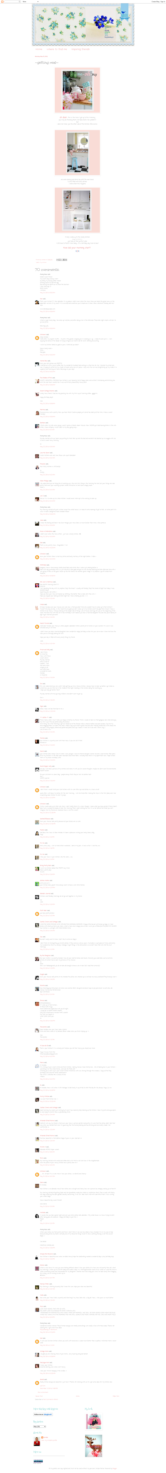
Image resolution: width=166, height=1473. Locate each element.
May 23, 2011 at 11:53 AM (47, 760)
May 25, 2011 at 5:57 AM (47, 1289)
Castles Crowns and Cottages (49, 922)
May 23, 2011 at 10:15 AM (47, 537)
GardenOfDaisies (45, 819)
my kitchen (43, 262)
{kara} (42, 751)
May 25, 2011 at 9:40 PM (47, 1317)
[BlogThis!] (59, 260)
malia (41, 1295)
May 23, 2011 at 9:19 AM (47, 447)
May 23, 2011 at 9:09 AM (47, 417)
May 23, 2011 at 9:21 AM (47, 458)
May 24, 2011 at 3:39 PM (47, 1248)
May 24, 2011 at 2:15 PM (47, 1207)
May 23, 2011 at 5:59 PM (47, 1021)
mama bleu (43, 361)
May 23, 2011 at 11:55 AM (47, 781)
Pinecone (42, 464)
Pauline (42, 830)
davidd (42, 1380)
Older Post (116, 1396)
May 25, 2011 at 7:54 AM (47, 1300)
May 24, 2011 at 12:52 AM (48, 1102)
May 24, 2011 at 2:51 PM (47, 1223)
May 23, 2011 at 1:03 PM (47, 837)
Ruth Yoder (43, 911)
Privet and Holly (45, 650)
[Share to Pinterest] (66, 260)
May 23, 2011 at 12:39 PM (48, 813)
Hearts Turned (44, 623)
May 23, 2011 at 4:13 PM (47, 949)
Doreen (42, 1265)
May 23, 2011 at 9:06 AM (47, 385)
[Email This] (57, 260)
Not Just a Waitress (46, 582)
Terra (42, 1158)
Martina (42, 410)
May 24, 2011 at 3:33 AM (47, 1130)
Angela (42, 974)
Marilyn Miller (44, 1284)
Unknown (43, 335)
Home (39, 49)
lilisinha (42, 986)
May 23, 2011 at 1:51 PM (47, 859)
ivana (41, 520)
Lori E (42, 496)
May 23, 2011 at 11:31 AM (47, 732)
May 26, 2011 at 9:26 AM (47, 1373)
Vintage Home (44, 1351)
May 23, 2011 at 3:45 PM (47, 931)
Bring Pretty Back (45, 866)
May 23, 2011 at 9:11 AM (47, 430)
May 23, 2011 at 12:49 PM (47, 824)
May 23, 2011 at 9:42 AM (47, 501)
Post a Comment (43, 1392)
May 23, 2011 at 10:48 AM (47, 576)
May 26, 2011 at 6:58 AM (47, 1357)
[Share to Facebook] (64, 260)
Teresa (42, 1001)
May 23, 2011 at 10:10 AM (47, 525)
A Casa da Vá (44, 1046)
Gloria (42, 1183)
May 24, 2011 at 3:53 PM (47, 1259)
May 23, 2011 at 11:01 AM (47, 599)
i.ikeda (42, 605)
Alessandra (43, 1027)
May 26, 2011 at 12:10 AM (47, 1332)
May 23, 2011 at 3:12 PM (47, 916)
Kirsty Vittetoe (44, 1096)
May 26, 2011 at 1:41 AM (47, 1345)
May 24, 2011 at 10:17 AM (47, 1176)
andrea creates (44, 881)
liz (40, 1085)
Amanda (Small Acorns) (47, 1121)
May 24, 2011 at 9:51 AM (47, 1165)
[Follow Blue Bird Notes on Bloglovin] (43, 1416)
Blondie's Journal (45, 894)
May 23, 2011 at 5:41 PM (47, 995)
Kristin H (43, 1147)
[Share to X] (62, 260)
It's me (42, 843)
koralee (46, 1437)
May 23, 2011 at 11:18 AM (47, 700)
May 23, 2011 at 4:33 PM (47, 968)
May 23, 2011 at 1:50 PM (47, 848)
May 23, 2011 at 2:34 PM (47, 888)
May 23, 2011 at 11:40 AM (47, 745)
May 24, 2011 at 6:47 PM (47, 1278)
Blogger (114, 1469)
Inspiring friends (80, 49)
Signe (41, 706)
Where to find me (57, 49)
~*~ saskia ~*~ (44, 717)
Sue (41, 937)
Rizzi (41, 1306)
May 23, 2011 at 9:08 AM (47, 404)
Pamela (42, 738)
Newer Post (39, 1396)
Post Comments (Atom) (50, 1400)
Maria (42, 1063)
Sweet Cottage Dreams (47, 391)
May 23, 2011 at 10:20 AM (47, 548)
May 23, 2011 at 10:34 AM (47, 559)
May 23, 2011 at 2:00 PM (47, 874)
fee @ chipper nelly (45, 766)
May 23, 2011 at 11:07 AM (47, 644)
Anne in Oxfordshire (46, 531)
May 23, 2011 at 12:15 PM (47, 798)
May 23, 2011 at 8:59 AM (47, 329)
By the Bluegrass (45, 956)
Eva (41, 684)
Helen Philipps (44, 481)
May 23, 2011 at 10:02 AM (47, 514)
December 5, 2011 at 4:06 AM (49, 1389)
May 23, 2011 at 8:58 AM (47, 312)
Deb (41, 543)
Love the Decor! (44, 453)
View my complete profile (49, 1440)
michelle (42, 1213)
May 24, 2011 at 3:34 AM (47, 1141)
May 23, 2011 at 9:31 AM (47, 490)
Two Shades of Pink (46, 378)
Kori (41, 299)
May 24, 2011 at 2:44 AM (47, 1115)
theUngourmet (44, 1363)
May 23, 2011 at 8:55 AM (47, 293)
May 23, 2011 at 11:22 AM (47, 711)
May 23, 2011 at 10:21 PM (47, 1079)
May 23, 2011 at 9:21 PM (47, 1057)
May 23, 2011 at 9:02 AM (47, 355)
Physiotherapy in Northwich (48, 1330)
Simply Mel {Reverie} (46, 1254)
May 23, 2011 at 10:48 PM (47, 1090)
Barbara (42, 423)
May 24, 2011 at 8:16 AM (47, 1152)
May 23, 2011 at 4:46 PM (47, 980)
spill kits (42, 1386)
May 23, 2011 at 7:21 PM (47, 1040)
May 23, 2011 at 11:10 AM (47, 678)
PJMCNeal (43, 565)
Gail (41, 1338)
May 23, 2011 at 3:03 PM (47, 904)
